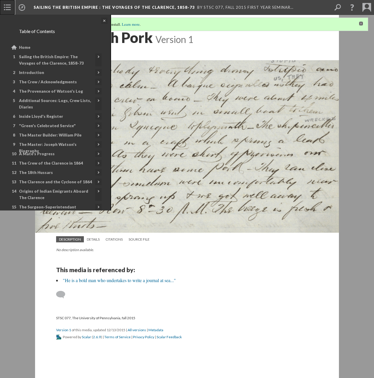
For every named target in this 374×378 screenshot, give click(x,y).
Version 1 (63, 330)
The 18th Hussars (36, 172)
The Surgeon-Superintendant (47, 207)
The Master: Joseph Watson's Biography (48, 147)
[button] (352, 7)
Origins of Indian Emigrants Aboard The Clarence (53, 194)
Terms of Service (117, 337)
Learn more (131, 24)
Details (93, 239)
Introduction (31, 72)
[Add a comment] (63, 294)
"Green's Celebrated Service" (47, 125)
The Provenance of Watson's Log (51, 91)
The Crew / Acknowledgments (48, 82)
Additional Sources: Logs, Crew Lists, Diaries (55, 103)
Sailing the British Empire (114, 7)
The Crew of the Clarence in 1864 (51, 163)
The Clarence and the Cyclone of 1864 (55, 181)
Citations (114, 239)
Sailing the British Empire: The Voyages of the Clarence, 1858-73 (51, 59)
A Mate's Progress (37, 153)
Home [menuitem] (24, 47)
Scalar (86, 337)
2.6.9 (97, 337)
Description (70, 239)
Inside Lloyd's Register (41, 116)
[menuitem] (7, 7)
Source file (139, 239)
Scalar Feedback (169, 337)
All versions (137, 330)
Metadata (155, 330)
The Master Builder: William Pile (50, 135)
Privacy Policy (143, 337)
